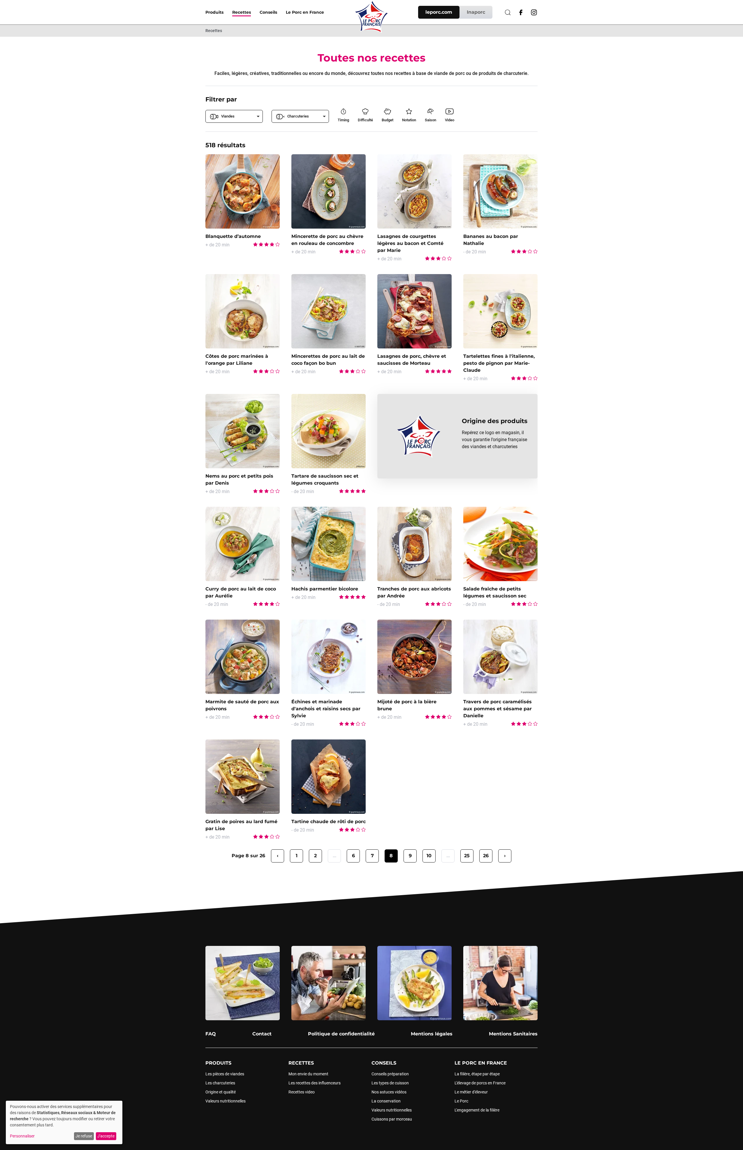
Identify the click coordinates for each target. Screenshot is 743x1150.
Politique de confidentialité (341, 1034)
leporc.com (438, 12)
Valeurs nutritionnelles (225, 1101)
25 (467, 855)
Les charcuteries (220, 1083)
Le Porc (461, 1101)
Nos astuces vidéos (389, 1092)
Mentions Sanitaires (513, 1034)
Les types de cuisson (390, 1083)
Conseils (268, 12)
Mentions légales (432, 1034)
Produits (214, 12)
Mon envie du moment (308, 1074)
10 (429, 855)
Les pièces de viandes (224, 1074)
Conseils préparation (390, 1074)
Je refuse (83, 1136)
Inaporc (476, 12)
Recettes (241, 12)
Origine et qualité (220, 1092)
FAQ (210, 1034)
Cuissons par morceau (392, 1119)
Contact (262, 1034)
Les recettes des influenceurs (314, 1083)
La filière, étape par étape (477, 1074)
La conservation (386, 1101)
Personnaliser (22, 1136)
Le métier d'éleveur (471, 1092)
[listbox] (234, 116)
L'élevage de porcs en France (480, 1083)
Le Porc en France (305, 12)
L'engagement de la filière (477, 1110)
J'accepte (106, 1136)
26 (486, 855)
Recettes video (301, 1092)
